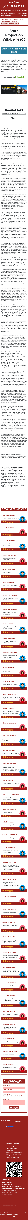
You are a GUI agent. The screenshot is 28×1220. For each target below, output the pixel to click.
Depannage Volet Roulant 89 (10, 1193)
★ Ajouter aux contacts (9, 1205)
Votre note (6, 1094)
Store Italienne (22, 13)
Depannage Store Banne (8, 12)
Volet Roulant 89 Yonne (9, 1191)
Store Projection (6, 15)
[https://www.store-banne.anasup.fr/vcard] (14, 1169)
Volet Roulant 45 (7, 1185)
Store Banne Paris (6, 10)
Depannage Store (7, 1182)
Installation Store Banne (19, 10)
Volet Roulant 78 (7, 1201)
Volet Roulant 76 (7, 1195)
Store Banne (23, 15)
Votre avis (6, 1099)
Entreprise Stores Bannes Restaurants (13, 1189)
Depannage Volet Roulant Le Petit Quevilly (14, 1203)
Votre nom (6, 1085)
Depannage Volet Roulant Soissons (12, 1199)
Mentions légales (6, 1120)
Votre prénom (7, 1090)
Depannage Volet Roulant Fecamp (11, 1187)
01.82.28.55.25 (17, 1155)
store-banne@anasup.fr (16, 1152)
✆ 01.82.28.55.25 (14, 6)
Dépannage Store (7, 1197)
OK (14, 1216)
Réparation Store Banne (8, 13)
